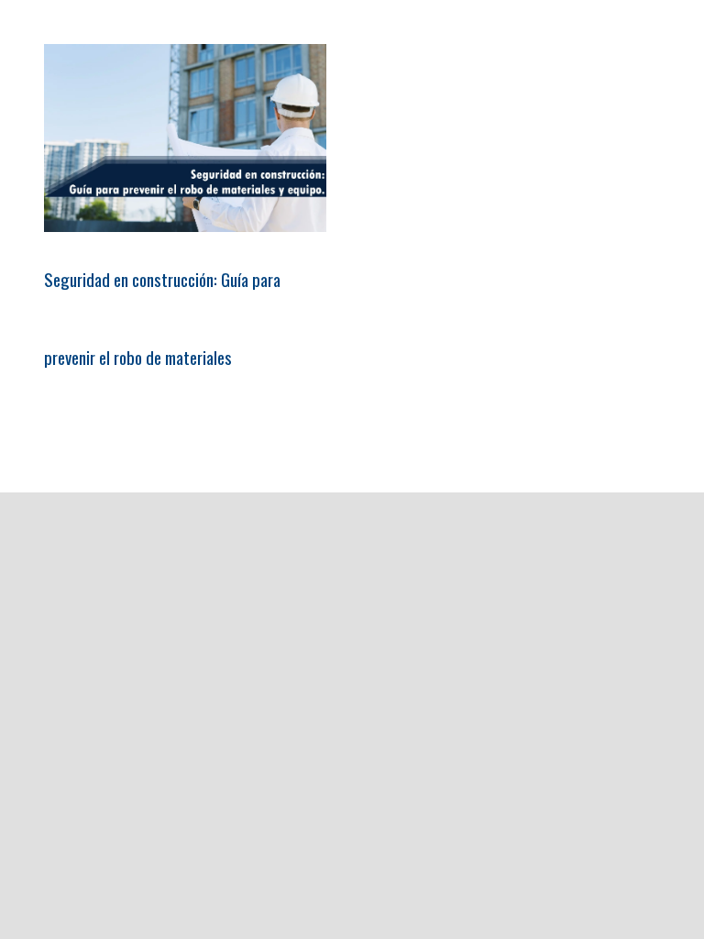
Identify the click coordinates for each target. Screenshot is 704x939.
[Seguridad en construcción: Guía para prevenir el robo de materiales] (185, 138)
